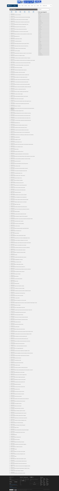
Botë (46, 482)
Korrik (25, 480)
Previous (10, 11)
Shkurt (20, 481)
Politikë (22, 5)
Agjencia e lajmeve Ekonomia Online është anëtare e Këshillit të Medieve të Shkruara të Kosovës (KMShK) (24, 489)
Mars (20, 482)
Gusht (25, 481)
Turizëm (44, 482)
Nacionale (25, 5)
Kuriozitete (41, 482)
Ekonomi (19, 5)
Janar (20, 480)
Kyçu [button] (34, 482)
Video (40, 5)
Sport (35, 5)
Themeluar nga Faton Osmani (13, 487)
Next (37, 11)
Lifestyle (32, 5)
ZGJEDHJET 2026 (45, 5)
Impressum (11, 486)
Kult (43, 480)
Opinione (44, 479)
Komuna (29, 5)
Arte (46, 480)
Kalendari (38, 5)
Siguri (43, 481)
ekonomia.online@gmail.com (13, 484)
